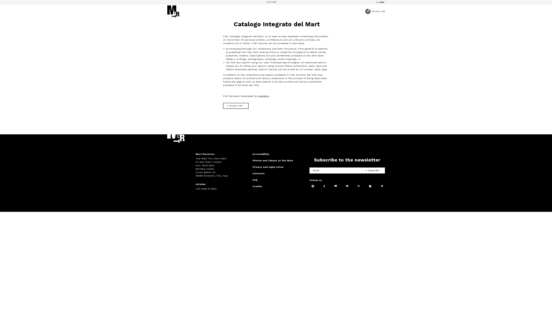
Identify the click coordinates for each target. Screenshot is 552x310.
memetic (263, 96)
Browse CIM (378, 11)
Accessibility (261, 154)
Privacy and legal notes (268, 167)
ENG (382, 2)
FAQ (255, 180)
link (239, 81)
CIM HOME (271, 2)
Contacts (259, 173)
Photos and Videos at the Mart (273, 160)
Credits (257, 186)
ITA (377, 2)
